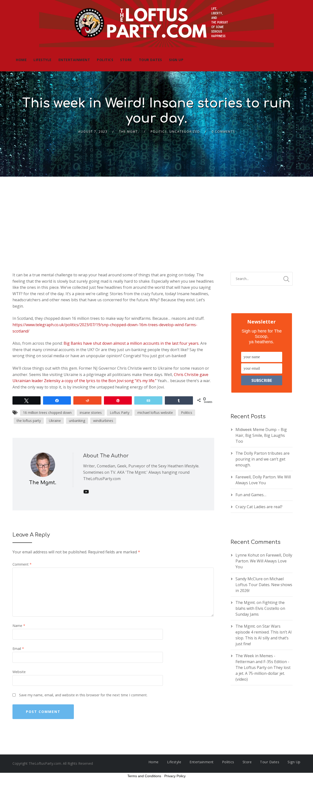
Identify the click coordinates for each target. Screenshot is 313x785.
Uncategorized (184, 131)
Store (126, 59)
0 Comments (223, 131)
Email (18, 648)
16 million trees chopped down (47, 412)
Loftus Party (119, 412)
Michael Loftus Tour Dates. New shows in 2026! (263, 584)
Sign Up (176, 59)
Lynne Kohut (247, 555)
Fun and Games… (250, 494)
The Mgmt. (129, 131)
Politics (105, 59)
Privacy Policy (175, 776)
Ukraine (55, 420)
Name (18, 625)
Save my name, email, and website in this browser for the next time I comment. (83, 695)
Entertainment (74, 59)
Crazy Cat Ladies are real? (258, 506)
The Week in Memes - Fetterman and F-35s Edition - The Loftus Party (262, 661)
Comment (22, 564)
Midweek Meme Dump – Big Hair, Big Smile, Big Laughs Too (261, 435)
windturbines (103, 420)
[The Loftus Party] (156, 24)
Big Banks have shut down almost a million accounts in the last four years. (131, 343)
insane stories (91, 412)
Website (19, 671)
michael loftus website (155, 412)
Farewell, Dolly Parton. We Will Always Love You (263, 561)
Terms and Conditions (144, 776)
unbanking (77, 420)
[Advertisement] (156, 213)
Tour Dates (150, 59)
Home (21, 59)
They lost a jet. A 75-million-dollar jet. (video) (263, 673)
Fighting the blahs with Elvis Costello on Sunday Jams (260, 608)
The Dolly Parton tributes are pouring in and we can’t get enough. (262, 459)
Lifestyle (43, 59)
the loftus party (29, 420)
